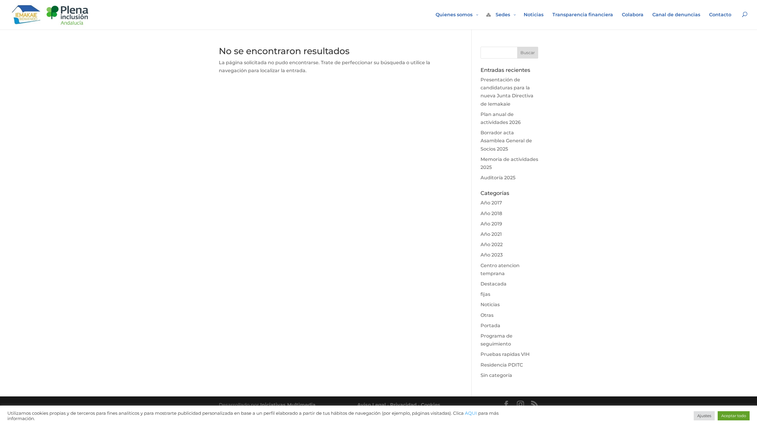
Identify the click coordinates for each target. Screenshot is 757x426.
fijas (485, 294)
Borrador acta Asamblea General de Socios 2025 (506, 140)
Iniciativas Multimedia (288, 405)
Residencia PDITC (502, 365)
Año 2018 (491, 213)
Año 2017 (491, 203)
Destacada (494, 284)
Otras (487, 315)
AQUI (471, 413)
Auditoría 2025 (498, 177)
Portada (490, 325)
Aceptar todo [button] (733, 415)
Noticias (490, 304)
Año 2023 (492, 255)
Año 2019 (491, 224)
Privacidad (403, 405)
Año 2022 (492, 244)
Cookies (430, 405)
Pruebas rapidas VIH (505, 354)
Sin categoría (496, 375)
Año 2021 (491, 234)
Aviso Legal (371, 405)
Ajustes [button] (704, 415)
